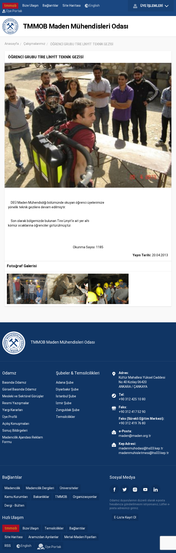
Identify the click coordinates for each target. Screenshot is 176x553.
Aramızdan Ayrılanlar (43, 537)
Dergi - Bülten (14, 505)
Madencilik (12, 488)
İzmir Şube (64, 403)
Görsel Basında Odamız (19, 389)
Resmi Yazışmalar (15, 403)
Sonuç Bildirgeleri (15, 430)
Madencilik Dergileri (40, 488)
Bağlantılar (50, 5)
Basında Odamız (14, 382)
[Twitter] (124, 489)
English (94, 5)
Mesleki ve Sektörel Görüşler (23, 396)
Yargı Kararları (12, 410)
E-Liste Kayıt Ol (125, 517)
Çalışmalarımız (34, 43)
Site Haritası (72, 5)
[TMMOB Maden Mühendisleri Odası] (10, 26)
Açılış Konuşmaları (15, 423)
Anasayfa (12, 43)
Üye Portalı (14, 11)
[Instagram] (135, 489)
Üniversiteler (69, 488)
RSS (8, 546)
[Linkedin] (155, 489)
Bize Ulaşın (30, 5)
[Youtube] (145, 489)
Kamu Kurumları (16, 497)
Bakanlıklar (41, 497)
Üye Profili (9, 417)
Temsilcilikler (65, 417)
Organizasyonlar (85, 497)
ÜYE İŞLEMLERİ (152, 6)
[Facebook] (114, 489)
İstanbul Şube (66, 396)
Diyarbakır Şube (67, 389)
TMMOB (61, 497)
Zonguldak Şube (68, 410)
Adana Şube (65, 382)
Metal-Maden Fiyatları (80, 537)
